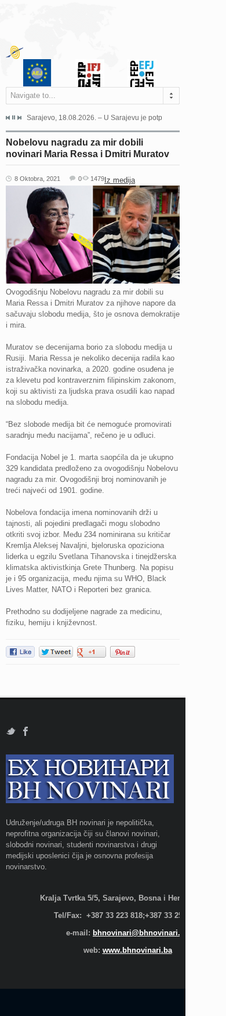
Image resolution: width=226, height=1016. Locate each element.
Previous (8, 117)
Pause (13, 117)
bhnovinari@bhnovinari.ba (141, 932)
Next (19, 117)
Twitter (11, 731)
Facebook (26, 731)
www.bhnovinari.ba (137, 950)
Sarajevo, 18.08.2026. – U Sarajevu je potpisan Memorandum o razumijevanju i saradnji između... (94, 118)
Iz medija (119, 180)
